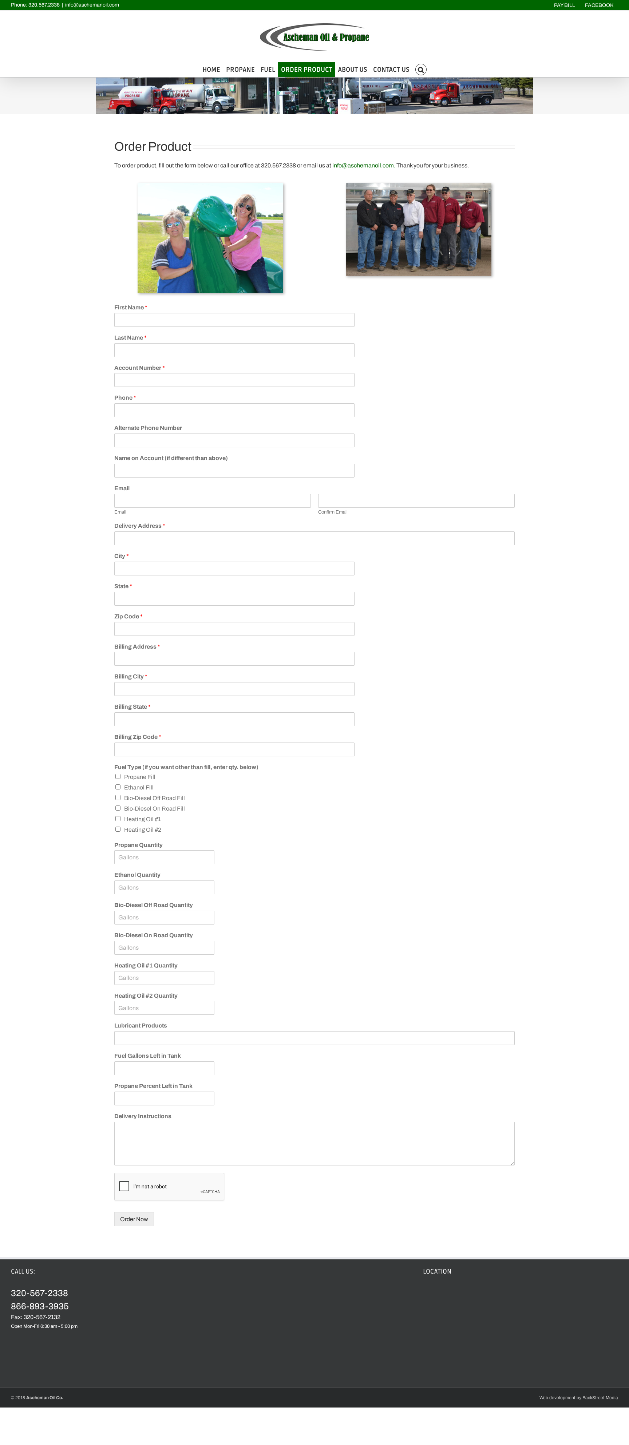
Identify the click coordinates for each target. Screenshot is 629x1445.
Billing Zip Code (137, 737)
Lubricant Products (140, 1025)
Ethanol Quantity (137, 875)
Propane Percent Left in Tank (153, 1086)
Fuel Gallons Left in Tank (147, 1056)
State (123, 586)
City (121, 556)
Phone (125, 398)
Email (122, 488)
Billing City (130, 676)
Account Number (139, 368)
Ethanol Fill (139, 787)
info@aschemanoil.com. (363, 165)
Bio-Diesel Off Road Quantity (153, 905)
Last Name (130, 337)
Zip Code (128, 616)
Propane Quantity (138, 845)
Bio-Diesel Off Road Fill (154, 798)
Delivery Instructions (142, 1116)
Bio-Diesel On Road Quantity (153, 935)
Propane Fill (139, 777)
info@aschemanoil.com (92, 5)
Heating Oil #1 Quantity (146, 965)
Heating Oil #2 (142, 830)
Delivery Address (139, 526)
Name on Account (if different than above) (171, 458)
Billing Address (137, 647)
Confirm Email (333, 512)
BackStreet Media (600, 1397)
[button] (421, 69)
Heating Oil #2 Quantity (146, 996)
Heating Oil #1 (142, 819)
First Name (130, 307)
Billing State (132, 707)
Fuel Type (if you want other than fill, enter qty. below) (186, 767)
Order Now (134, 1219)
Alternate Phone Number (148, 428)
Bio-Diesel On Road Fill (154, 808)
